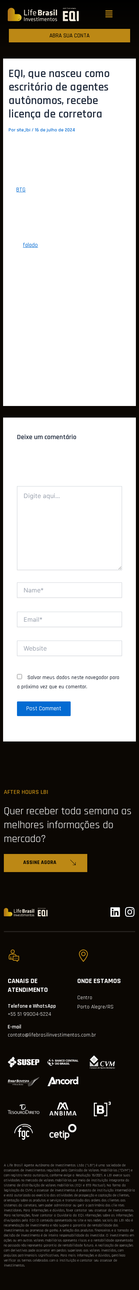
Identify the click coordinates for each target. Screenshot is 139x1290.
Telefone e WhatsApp (32, 1006)
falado (30, 245)
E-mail (14, 1026)
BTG (20, 189)
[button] (108, 14)
